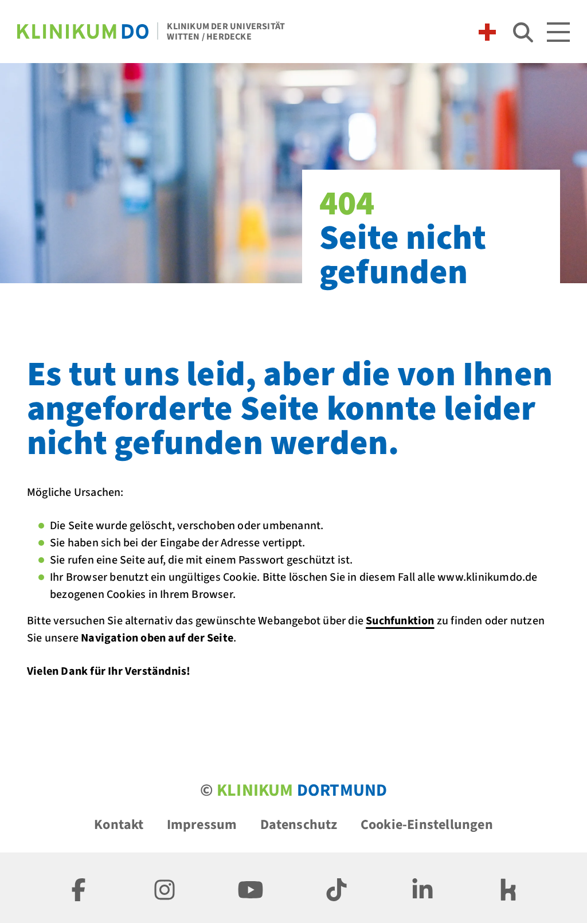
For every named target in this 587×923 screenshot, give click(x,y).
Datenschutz (299, 825)
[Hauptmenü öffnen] (558, 32)
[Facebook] (78, 887)
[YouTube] (250, 887)
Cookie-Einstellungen (427, 825)
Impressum (202, 825)
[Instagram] (164, 887)
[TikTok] (336, 887)
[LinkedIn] (422, 887)
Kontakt (118, 825)
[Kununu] (508, 887)
